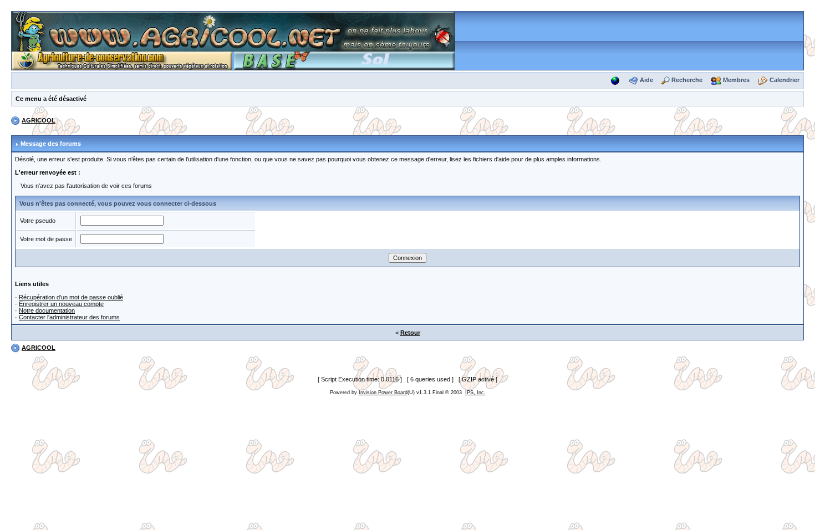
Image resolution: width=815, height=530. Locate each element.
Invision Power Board (383, 392)
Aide (646, 80)
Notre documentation (47, 310)
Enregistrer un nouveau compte (61, 303)
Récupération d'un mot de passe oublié (71, 297)
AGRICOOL (38, 120)
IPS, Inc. (475, 392)
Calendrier (784, 80)
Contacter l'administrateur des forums (69, 317)
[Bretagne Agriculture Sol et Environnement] (344, 60)
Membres (736, 80)
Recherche (686, 80)
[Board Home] (233, 31)
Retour (410, 332)
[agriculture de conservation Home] (122, 60)
